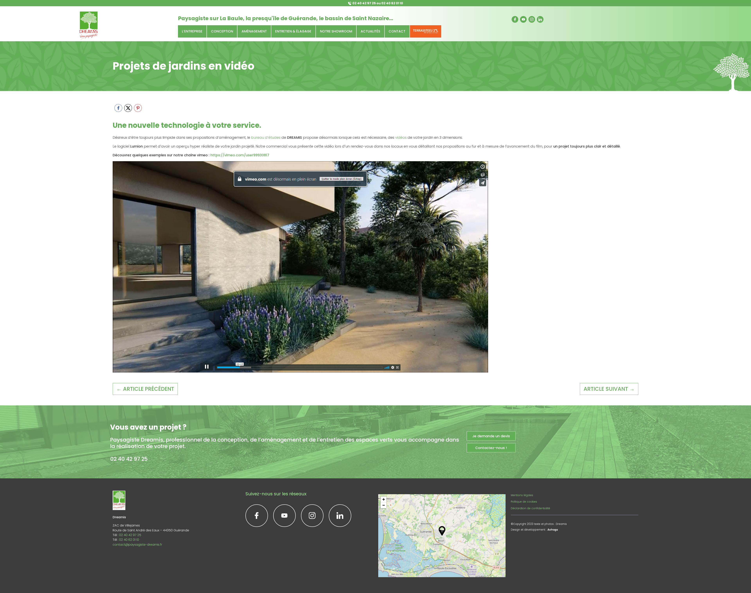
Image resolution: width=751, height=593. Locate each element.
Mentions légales (522, 495)
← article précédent (145, 388)
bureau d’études (265, 137)
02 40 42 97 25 (364, 3)
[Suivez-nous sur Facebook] (515, 19)
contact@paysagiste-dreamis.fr (137, 544)
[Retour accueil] (88, 25)
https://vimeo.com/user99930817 (239, 155)
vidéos (401, 137)
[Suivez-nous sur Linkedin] (540, 19)
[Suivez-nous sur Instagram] (531, 19)
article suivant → (609, 388)
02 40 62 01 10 (392, 3)
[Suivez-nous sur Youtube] (523, 19)
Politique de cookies (524, 502)
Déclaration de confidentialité (530, 508)
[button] (442, 531)
